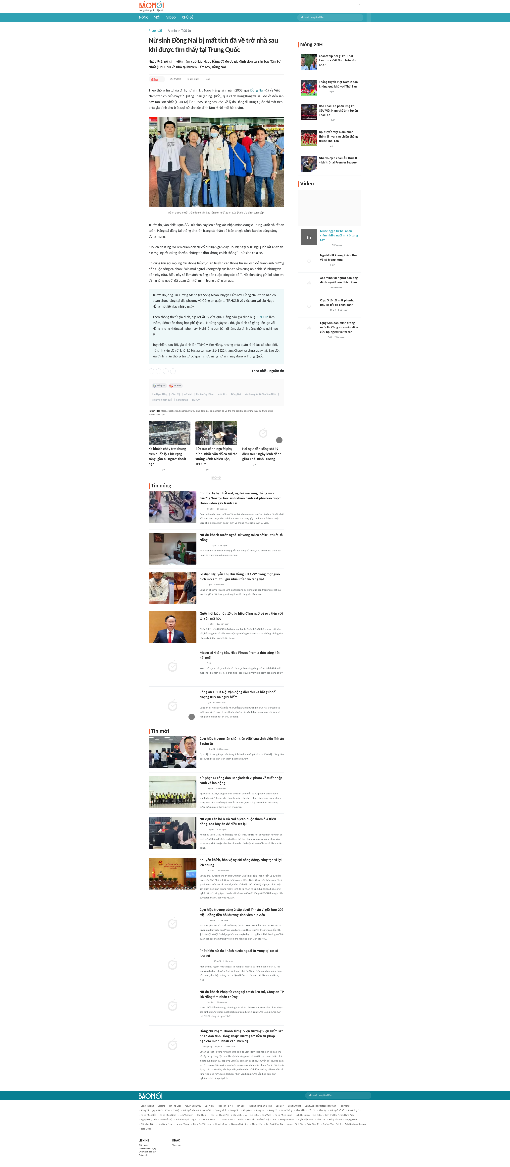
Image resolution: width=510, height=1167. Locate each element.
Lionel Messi (221, 1124)
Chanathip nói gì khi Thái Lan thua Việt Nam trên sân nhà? (337, 61)
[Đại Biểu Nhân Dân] (203, 871)
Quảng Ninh (220, 1110)
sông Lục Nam (287, 1120)
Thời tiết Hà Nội (225, 1106)
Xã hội (176, 1110)
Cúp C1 (312, 1110)
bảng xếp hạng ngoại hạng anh (320, 1106)
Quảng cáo (143, 1155)
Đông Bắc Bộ (335, 1120)
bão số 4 (280, 1106)
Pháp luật (155, 31)
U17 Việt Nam (226, 1120)
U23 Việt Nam (208, 1120)
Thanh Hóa (257, 1124)
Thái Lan (321, 1120)
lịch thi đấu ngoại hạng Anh (339, 1115)
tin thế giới (175, 1106)
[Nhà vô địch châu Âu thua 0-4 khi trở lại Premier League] (309, 164)
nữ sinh (188, 394)
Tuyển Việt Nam (305, 1120)
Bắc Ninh (209, 1106)
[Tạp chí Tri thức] (202, 663)
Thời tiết (300, 1110)
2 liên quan (223, 545)
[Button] (369, 17)
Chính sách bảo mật (147, 1152)
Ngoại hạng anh (149, 1120)
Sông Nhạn (182, 400)
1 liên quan (222, 509)
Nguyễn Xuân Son (239, 1124)
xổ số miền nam (168, 1115)
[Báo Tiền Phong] (323, 70)
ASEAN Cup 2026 (193, 1106)
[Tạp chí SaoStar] (323, 92)
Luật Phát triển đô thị (258, 1120)
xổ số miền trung (283, 1115)
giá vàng (266, 1115)
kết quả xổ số (337, 1110)
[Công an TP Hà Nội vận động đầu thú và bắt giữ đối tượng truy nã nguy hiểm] (172, 706)
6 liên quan (222, 830)
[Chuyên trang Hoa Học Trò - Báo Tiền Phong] (154, 79)
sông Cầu (234, 1110)
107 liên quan (223, 624)
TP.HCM (262, 317)
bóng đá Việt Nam (202, 1124)
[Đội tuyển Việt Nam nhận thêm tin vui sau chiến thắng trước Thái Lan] (309, 138)
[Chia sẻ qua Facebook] (151, 371)
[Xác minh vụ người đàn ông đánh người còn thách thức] (309, 284)
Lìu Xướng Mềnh (205, 394)
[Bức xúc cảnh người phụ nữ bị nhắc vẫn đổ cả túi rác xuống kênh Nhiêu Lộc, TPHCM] (216, 433)
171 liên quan (223, 871)
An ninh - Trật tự (179, 31)
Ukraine (161, 1106)
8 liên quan (337, 245)
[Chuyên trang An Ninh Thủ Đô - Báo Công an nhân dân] (202, 703)
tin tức (239, 1120)
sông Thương (147, 1106)
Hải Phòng (344, 1106)
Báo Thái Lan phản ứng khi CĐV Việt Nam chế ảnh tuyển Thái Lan (338, 111)
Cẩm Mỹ (176, 394)
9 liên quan (339, 337)
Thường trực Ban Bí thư (260, 1106)
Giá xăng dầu (147, 1124)
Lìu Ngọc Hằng (160, 394)
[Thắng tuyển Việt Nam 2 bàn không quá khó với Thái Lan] (309, 88)
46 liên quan (192, 79)
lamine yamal (182, 1124)
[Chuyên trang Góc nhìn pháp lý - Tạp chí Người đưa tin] (202, 509)
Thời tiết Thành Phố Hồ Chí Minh (225, 1115)
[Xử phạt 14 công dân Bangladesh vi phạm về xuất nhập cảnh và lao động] (172, 792)
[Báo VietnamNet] (198, 469)
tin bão (240, 1106)
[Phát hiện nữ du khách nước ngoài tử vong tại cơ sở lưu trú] (172, 964)
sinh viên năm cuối (162, 400)
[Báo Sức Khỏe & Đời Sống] (203, 749)
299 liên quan (336, 287)
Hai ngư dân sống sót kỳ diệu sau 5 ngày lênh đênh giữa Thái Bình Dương (261, 454)
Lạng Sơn (260, 1110)
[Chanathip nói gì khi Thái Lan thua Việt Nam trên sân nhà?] (309, 62)
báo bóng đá (354, 1110)
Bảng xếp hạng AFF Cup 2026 (155, 1110)
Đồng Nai (257, 90)
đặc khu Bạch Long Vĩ (186, 1120)
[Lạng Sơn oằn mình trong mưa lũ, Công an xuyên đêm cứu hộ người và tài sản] (309, 329)
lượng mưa (351, 1120)
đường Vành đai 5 (332, 1124)
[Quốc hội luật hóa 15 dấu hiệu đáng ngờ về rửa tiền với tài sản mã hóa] (172, 627)
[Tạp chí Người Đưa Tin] (203, 624)
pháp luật (247, 1110)
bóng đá (273, 1110)
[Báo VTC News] (153, 469)
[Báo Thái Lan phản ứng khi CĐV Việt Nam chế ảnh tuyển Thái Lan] (309, 112)
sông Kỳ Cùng (294, 1106)
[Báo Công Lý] (203, 920)
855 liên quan (219, 703)
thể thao (201, 1115)
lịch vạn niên (186, 1115)
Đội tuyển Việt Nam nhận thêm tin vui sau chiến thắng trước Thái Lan (338, 137)
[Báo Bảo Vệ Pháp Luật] (202, 788)
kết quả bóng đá (274, 1124)
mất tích (222, 394)
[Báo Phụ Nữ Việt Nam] (205, 961)
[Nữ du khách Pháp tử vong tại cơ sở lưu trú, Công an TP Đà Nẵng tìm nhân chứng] (172, 1005)
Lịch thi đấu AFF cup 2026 (309, 1115)
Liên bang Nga (165, 1124)
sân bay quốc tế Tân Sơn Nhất (261, 394)
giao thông (286, 1110)
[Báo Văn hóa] (322, 146)
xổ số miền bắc (148, 1115)
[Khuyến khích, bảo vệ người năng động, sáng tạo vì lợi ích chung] (172, 874)
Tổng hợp (176, 1145)
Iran (274, 1120)
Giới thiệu (143, 1145)
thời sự (323, 1110)
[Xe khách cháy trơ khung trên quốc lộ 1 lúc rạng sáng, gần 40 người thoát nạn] (169, 433)
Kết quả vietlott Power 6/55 (197, 1110)
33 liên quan (223, 749)
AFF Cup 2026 (252, 1115)
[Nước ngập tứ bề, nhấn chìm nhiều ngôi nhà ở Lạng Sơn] (309, 237)
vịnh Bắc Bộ (166, 1120)
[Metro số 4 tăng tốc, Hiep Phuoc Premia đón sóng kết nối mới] (172, 666)
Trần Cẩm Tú (313, 1124)
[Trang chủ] (151, 6)
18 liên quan (229, 1047)
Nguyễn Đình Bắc (295, 1124)
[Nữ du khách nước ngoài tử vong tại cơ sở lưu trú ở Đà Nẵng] (172, 549)
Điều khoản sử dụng (147, 1149)
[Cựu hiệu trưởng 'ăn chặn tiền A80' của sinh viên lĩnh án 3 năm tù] (172, 752)
